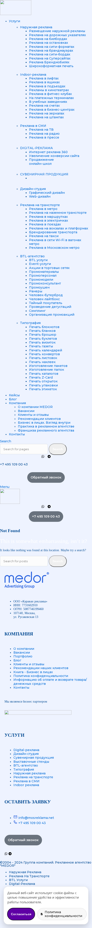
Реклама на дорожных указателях (57, 35)
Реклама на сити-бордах (49, 54)
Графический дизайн (47, 193)
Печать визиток (42, 342)
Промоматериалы (44, 272)
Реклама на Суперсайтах (50, 58)
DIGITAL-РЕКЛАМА (36, 148)
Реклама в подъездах (47, 86)
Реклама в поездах (45, 224)
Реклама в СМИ (33, 126)
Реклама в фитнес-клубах (50, 94)
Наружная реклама (36, 27)
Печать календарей (45, 350)
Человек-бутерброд (46, 295)
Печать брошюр (42, 335)
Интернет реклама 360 (48, 152)
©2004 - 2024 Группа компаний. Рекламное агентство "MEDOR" (45, 864)
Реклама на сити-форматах (51, 47)
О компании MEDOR (35, 407)
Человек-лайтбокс (44, 299)
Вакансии (26, 411)
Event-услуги (40, 264)
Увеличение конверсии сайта (54, 156)
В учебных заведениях (48, 102)
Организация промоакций (51, 315)
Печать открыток (43, 381)
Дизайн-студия (33, 189)
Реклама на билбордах (48, 39)
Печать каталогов (43, 374)
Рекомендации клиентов (39, 419)
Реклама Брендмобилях (49, 62)
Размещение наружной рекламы (57, 31)
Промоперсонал (42, 275)
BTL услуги (38, 260)
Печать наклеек (42, 362)
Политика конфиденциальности (63, 914)
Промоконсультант (45, 283)
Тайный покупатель (45, 303)
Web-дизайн (39, 196)
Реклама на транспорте (40, 205)
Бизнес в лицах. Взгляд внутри (44, 423)
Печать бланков (42, 331)
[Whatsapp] (42, 456)
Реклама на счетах (44, 106)
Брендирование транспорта (53, 232)
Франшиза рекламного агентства (46, 430)
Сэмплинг (37, 311)
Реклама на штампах (46, 117)
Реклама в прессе (44, 137)
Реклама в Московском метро (54, 248)
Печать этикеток (43, 389)
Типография (30, 323)
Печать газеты (41, 346)
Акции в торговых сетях (49, 268)
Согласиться (21, 914)
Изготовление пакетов (48, 366)
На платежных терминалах (51, 98)
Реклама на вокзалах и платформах (58, 228)
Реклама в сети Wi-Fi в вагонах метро (55, 242)
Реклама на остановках (48, 43)
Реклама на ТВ (41, 130)
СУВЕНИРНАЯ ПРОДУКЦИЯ (44, 174)
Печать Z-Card (41, 377)
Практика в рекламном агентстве (46, 426)
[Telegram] (49, 456)
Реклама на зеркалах (46, 113)
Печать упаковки (43, 385)
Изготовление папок (46, 370)
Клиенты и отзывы (33, 415)
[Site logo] (15, 14)
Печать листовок (43, 358)
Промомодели (41, 280)
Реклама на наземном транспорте (58, 213)
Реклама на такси (44, 236)
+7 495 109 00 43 (14, 464)
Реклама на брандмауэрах (51, 50)
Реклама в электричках (48, 220)
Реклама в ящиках (44, 82)
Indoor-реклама (33, 75)
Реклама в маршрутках (48, 217)
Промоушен (39, 287)
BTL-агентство (32, 256)
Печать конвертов (44, 354)
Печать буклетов (43, 339)
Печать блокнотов (44, 327)
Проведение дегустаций (50, 307)
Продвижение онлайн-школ (41, 161)
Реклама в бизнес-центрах (52, 110)
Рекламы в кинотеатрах (49, 90)
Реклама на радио (44, 134)
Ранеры (35, 291)
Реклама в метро (43, 209)
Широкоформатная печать (51, 66)
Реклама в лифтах (44, 78)
